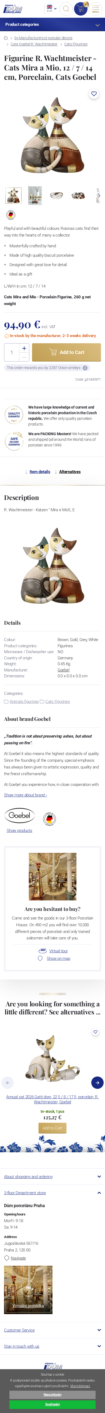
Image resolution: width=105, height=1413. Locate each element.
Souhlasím (52, 1404)
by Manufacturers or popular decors (43, 38)
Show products (19, 830)
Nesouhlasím (52, 1395)
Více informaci (80, 1386)
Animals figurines (24, 701)
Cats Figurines (76, 44)
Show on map (58, 958)
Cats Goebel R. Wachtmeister (34, 44)
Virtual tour (58, 951)
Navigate (18, 1258)
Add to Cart (52, 1128)
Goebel (63, 670)
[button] (94, 94)
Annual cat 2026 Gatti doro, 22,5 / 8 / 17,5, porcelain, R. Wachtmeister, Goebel (52, 1099)
